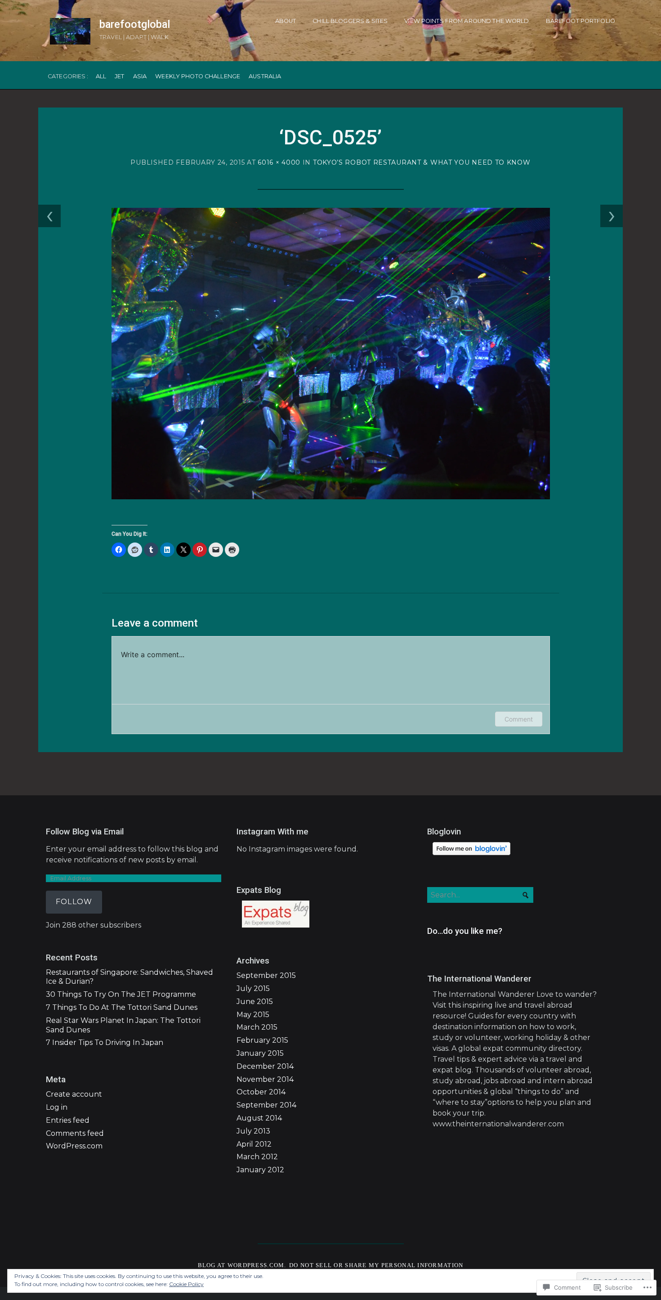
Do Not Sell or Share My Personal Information (376, 1265)
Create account (74, 1094)
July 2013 (253, 1131)
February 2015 (262, 1040)
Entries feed (67, 1120)
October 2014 (261, 1092)
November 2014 (265, 1079)
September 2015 (266, 975)
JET (119, 77)
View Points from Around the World (466, 21)
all (101, 77)
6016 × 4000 (279, 162)
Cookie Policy (186, 1284)
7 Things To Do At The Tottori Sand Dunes (121, 1007)
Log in (56, 1107)
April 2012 (254, 1144)
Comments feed (75, 1133)
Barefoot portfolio (580, 21)
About (285, 21)
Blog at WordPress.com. (242, 1265)
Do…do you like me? (464, 931)
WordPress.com (74, 1146)
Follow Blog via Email (85, 832)
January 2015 (260, 1053)
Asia (140, 77)
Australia (265, 77)
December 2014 (265, 1066)
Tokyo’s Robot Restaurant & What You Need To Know (422, 162)
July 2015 (253, 988)
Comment (519, 719)
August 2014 (259, 1118)
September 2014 (266, 1105)
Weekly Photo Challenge (197, 77)
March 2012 (257, 1156)
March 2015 (257, 1027)
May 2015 (253, 1014)
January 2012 (260, 1170)
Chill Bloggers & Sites (350, 21)
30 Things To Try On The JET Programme (121, 994)
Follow (74, 901)
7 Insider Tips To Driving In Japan (104, 1042)
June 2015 (255, 1001)
